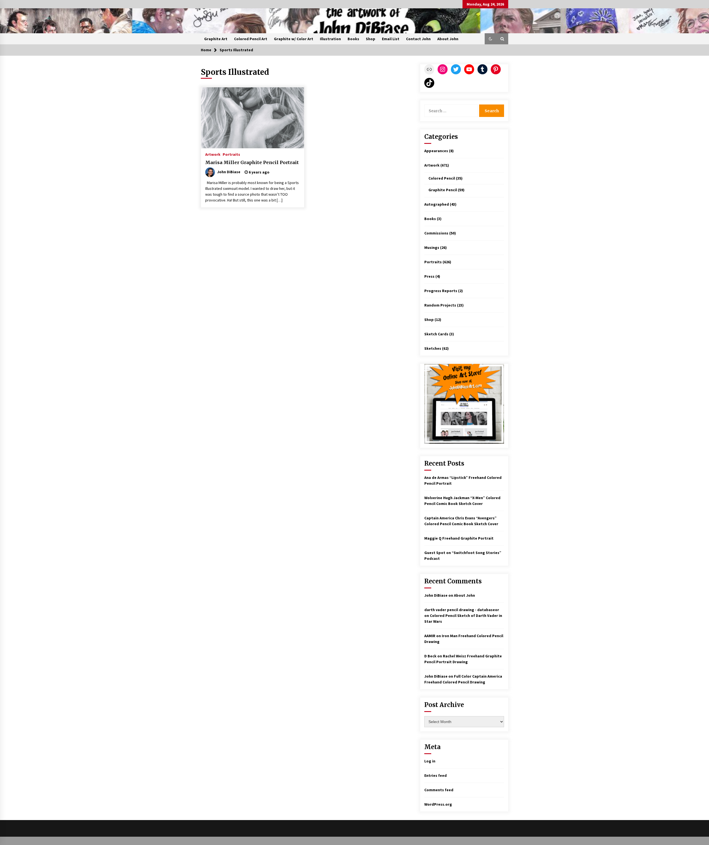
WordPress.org (438, 804)
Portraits (231, 154)
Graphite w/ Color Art (293, 38)
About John (447, 38)
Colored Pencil (441, 178)
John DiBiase (436, 595)
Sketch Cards (436, 333)
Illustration (330, 38)
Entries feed (435, 775)
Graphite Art (215, 38)
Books (353, 38)
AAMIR (429, 635)
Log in (429, 761)
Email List (390, 38)
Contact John (418, 38)
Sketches (432, 348)
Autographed (436, 204)
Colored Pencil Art (250, 38)
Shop (370, 38)
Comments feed (438, 789)
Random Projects (440, 305)
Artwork (212, 154)
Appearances (436, 150)
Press (429, 276)
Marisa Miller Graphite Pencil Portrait (252, 162)
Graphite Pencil (442, 189)
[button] (490, 38)
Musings (431, 247)
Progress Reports (440, 290)
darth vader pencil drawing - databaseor (461, 609)
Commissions (436, 233)
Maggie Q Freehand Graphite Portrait (459, 538)
